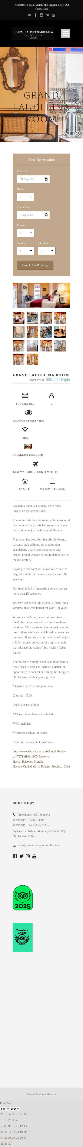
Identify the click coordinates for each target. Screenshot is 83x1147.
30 (9, 1143)
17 (13, 1131)
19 (21, 1131)
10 (13, 1126)
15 (5, 1131)
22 (5, 1137)
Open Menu (65, 33)
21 (2, 1137)
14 (2, 1131)
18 (17, 1131)
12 (21, 1126)
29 (5, 1143)
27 (25, 1137)
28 (2, 1143)
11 (17, 1126)
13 (25, 1126)
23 (9, 1137)
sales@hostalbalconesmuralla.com (38, 845)
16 (9, 1131)
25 (17, 1137)
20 (25, 1131)
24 (13, 1137)
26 (21, 1137)
